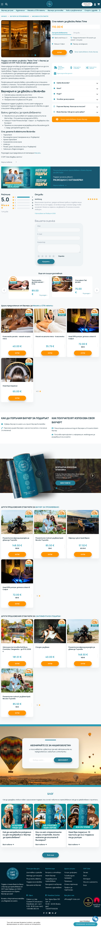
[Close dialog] (86, 440)
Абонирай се (31, 478)
